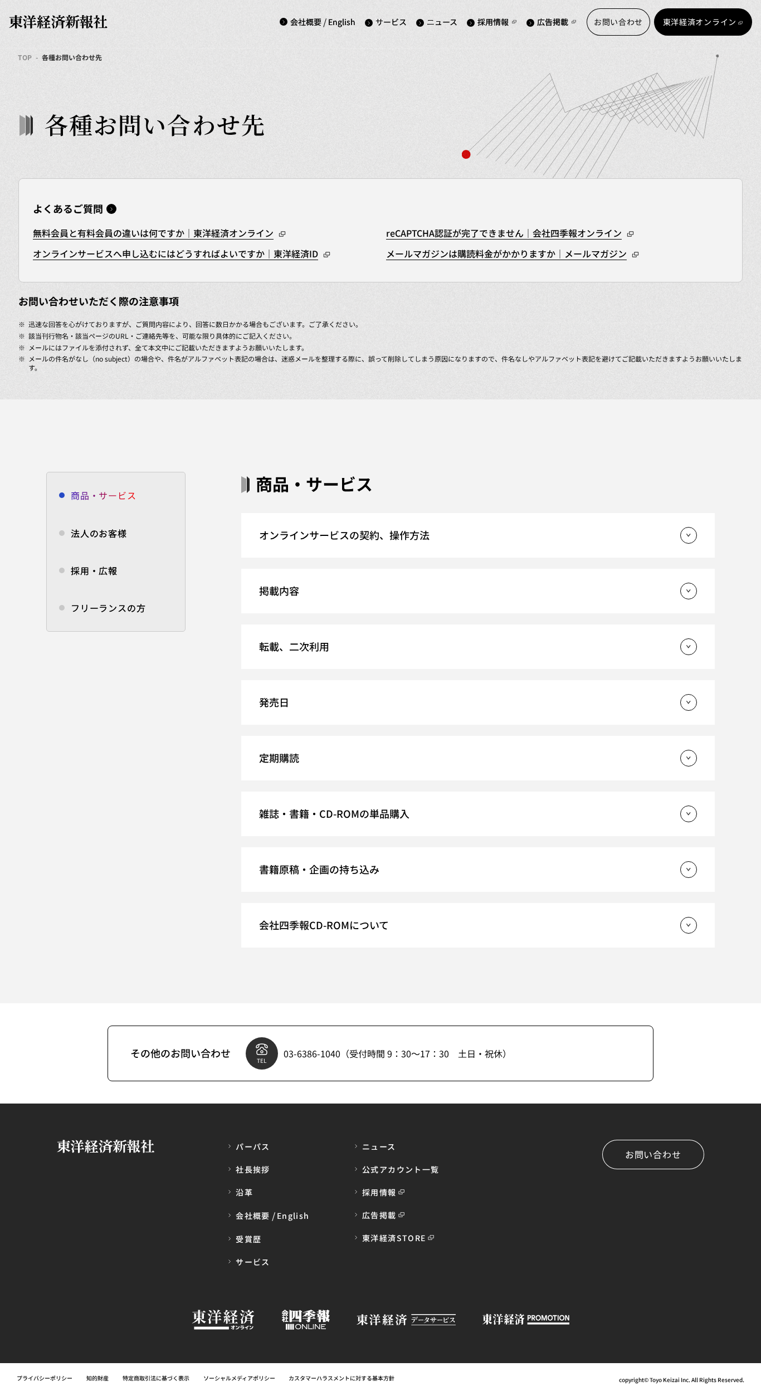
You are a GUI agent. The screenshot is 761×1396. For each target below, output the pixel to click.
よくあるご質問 (68, 208)
